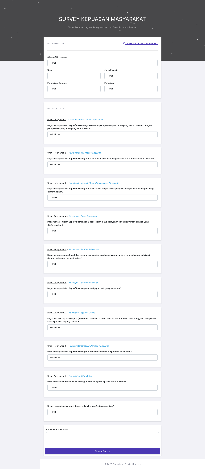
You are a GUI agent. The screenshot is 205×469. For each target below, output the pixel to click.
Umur (50, 70)
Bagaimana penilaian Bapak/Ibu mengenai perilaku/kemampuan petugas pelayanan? (89, 351)
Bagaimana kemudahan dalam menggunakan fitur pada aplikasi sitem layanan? (86, 381)
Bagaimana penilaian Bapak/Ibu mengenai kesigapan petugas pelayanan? (84, 288)
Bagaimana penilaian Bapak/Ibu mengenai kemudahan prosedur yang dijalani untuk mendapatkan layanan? (100, 158)
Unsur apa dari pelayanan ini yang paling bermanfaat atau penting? (80, 406)
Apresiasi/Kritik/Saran (57, 429)
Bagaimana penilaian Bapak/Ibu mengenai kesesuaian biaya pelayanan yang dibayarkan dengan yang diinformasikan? (98, 223)
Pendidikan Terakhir (57, 83)
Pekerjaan (109, 83)
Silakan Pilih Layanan (57, 57)
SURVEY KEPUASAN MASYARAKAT (102, 19)
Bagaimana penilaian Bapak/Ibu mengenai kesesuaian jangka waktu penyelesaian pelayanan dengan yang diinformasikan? (100, 190)
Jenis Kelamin (111, 70)
